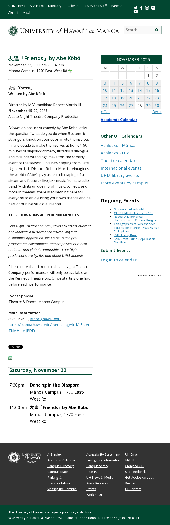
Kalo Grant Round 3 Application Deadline (134, 241)
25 (114, 105)
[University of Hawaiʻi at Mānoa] (63, 30)
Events (91, 489)
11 (114, 90)
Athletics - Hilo (115, 153)
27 (131, 105)
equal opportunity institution (71, 512)
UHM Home (16, 6)
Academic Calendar (119, 119)
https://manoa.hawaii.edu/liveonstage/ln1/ (43, 324)
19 (122, 98)
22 (148, 98)
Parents (116, 6)
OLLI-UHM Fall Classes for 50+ (133, 213)
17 (105, 98)
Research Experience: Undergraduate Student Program (136, 218)
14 (139, 90)
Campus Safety (97, 466)
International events (121, 168)
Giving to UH (134, 466)
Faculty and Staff (95, 6)
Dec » (157, 111)
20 (131, 98)
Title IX (91, 472)
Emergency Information (103, 460)
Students (72, 6)
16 (157, 90)
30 (157, 105)
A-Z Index (37, 6)
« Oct (105, 111)
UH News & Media (99, 477)
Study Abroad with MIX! (129, 209)
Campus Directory (60, 466)
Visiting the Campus (62, 489)
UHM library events (120, 175)
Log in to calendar (119, 259)
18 (114, 98)
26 (122, 105)
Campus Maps (57, 472)
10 (105, 90)
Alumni (13, 12)
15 (148, 90)
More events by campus (124, 183)
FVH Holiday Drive (125, 235)
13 (131, 90)
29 (148, 105)
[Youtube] (136, 11)
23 (157, 98)
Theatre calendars (119, 160)
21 (139, 98)
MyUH (27, 12)
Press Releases (97, 483)
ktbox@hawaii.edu (45, 318)
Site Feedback (135, 472)
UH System (133, 489)
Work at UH (94, 495)
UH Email (131, 454)
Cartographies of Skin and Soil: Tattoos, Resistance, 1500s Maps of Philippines (137, 227)
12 (122, 90)
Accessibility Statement (103, 454)
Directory (54, 6)
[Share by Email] (10, 359)
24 (105, 105)
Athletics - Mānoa (118, 145)
